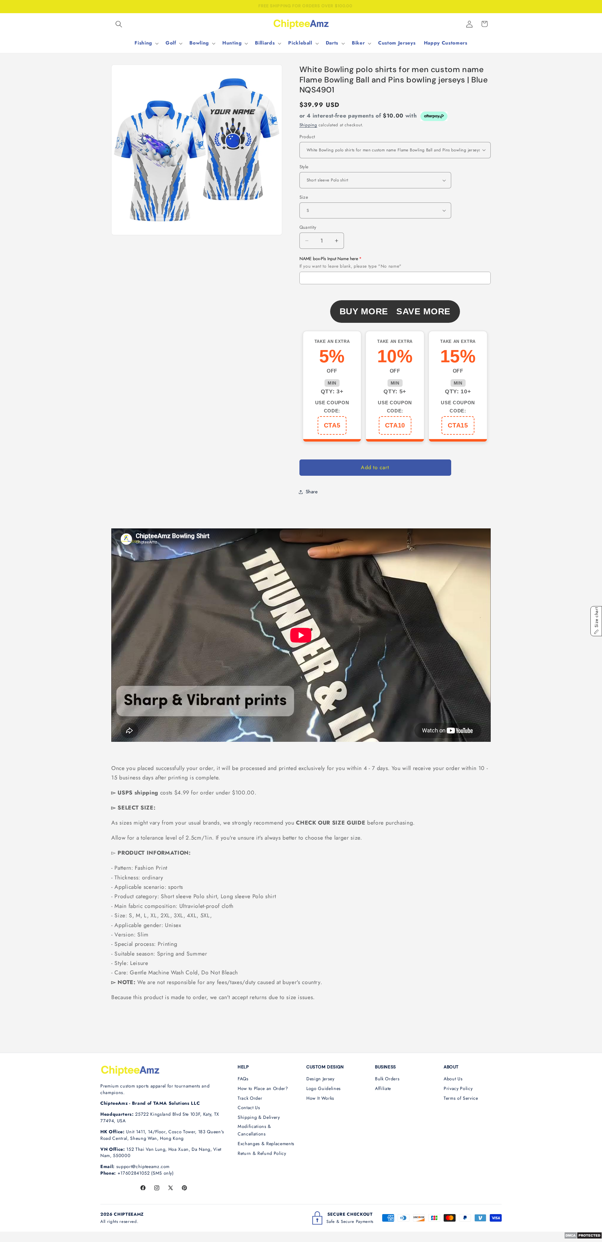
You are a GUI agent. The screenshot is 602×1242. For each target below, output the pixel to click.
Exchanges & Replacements (266, 1143)
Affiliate (383, 1088)
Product (307, 136)
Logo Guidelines (323, 1088)
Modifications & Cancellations (254, 1130)
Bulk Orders (387, 1079)
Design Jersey (320, 1079)
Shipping (308, 125)
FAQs (243, 1079)
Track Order (250, 1098)
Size (303, 197)
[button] (118, 23)
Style (304, 167)
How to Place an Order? (263, 1088)
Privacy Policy (458, 1088)
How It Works (320, 1098)
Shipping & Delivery (259, 1117)
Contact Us (249, 1107)
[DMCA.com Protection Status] (583, 1237)
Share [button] (312, 491)
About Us (453, 1079)
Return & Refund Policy (262, 1153)
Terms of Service (461, 1098)
